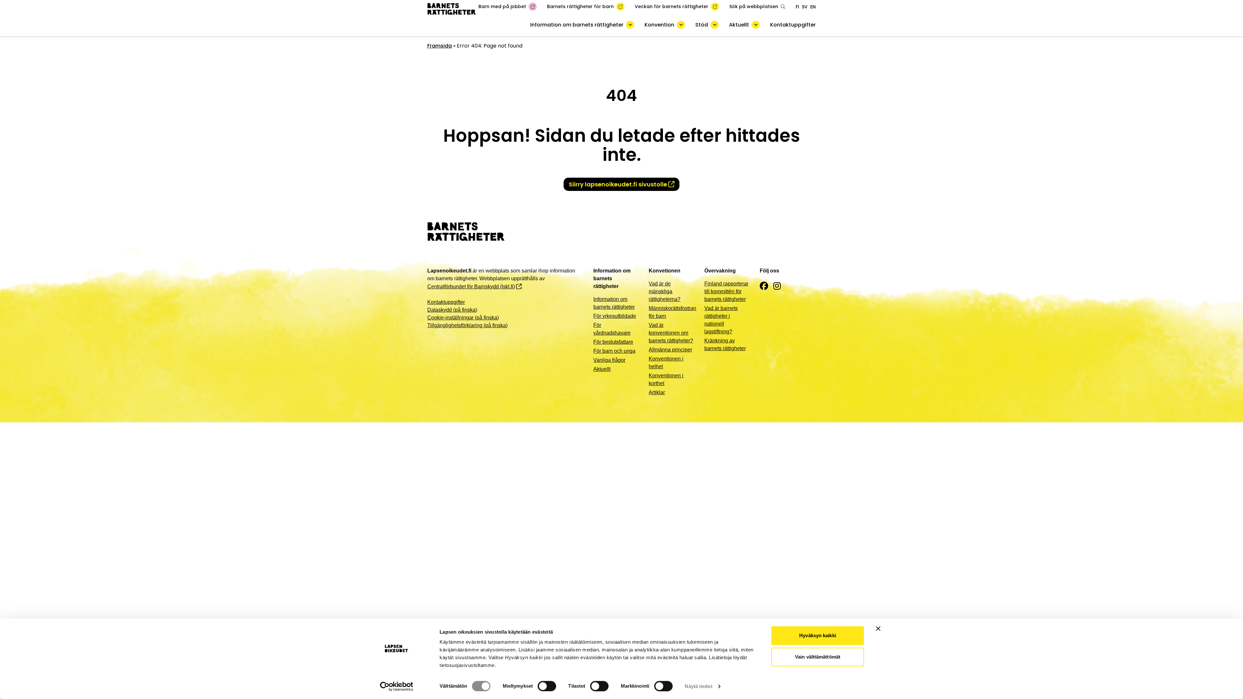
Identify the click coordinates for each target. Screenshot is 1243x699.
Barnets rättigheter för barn (580, 6)
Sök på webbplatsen (753, 6)
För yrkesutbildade (614, 316)
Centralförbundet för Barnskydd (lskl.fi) (471, 286)
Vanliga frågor (609, 360)
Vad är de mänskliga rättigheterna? (664, 291)
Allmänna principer (670, 349)
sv (805, 7)
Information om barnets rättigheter (576, 24)
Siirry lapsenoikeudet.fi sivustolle (618, 184)
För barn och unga (614, 351)
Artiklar (657, 392)
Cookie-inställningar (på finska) (463, 317)
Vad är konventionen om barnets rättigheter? (671, 332)
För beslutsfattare (613, 342)
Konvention (659, 24)
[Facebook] (764, 286)
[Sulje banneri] (878, 628)
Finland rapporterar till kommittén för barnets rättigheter (726, 291)
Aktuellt (739, 24)
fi (797, 7)
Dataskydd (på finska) (452, 310)
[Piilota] (630, 25)
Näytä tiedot (698, 686)
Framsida (439, 46)
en (813, 7)
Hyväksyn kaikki (817, 635)
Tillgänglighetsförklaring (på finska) (467, 325)
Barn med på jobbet (502, 6)
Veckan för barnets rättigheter (671, 6)
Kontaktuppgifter (793, 24)
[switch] (547, 686)
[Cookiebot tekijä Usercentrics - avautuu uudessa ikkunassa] (396, 686)
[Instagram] (777, 286)
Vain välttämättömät (817, 657)
